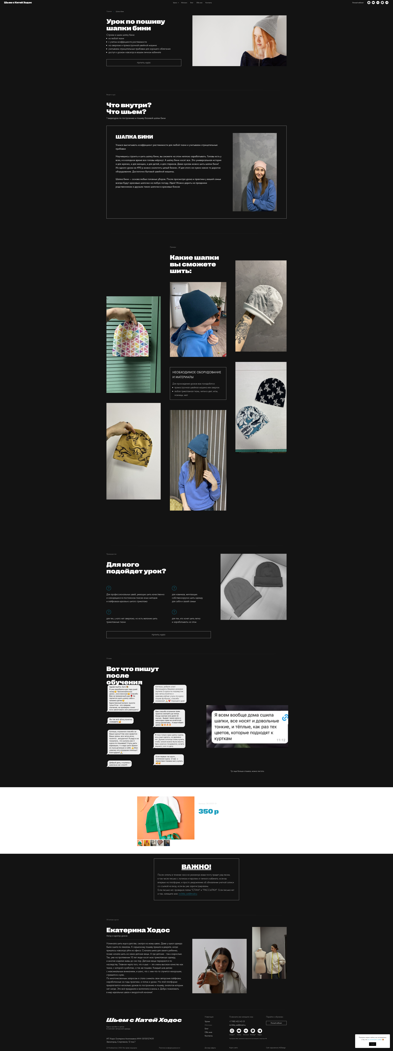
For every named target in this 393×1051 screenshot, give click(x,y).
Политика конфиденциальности (169, 1048)
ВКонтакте (246, 1034)
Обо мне (199, 3)
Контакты (208, 3)
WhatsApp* (253, 1034)
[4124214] (373, 2)
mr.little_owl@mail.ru (188, 893)
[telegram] (386, 2)
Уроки (175, 3)
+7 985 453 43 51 (237, 1021)
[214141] (382, 2)
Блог (191, 3)
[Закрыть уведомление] (388, 1036)
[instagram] (368, 2)
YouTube (239, 1034)
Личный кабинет (358, 3)
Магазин (184, 3)
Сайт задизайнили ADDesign (276, 1048)
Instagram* (232, 1034)
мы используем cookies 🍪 (376, 1039)
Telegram (259, 1034)
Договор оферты (210, 1048)
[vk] (377, 2)
